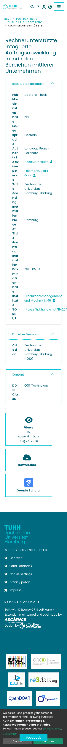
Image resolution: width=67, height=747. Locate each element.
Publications (26, 19)
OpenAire (48, 698)
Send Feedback (20, 566)
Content (18, 374)
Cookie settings (20, 574)
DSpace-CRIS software (35, 609)
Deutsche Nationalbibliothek (16, 661)
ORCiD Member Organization (46, 661)
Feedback (33, 737)
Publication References (26, 22)
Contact (15, 558)
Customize (10, 734)
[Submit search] (32, 6)
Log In (44, 6)
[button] (50, 7)
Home (7, 19)
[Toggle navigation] (59, 6)
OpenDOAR (19, 698)
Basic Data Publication (28, 84)
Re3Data (43, 679)
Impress (15, 590)
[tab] (33, 84)
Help (38, 6)
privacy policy (52, 728)
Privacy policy (19, 582)
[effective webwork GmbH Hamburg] (30, 626)
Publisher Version (24, 334)
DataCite (16, 679)
